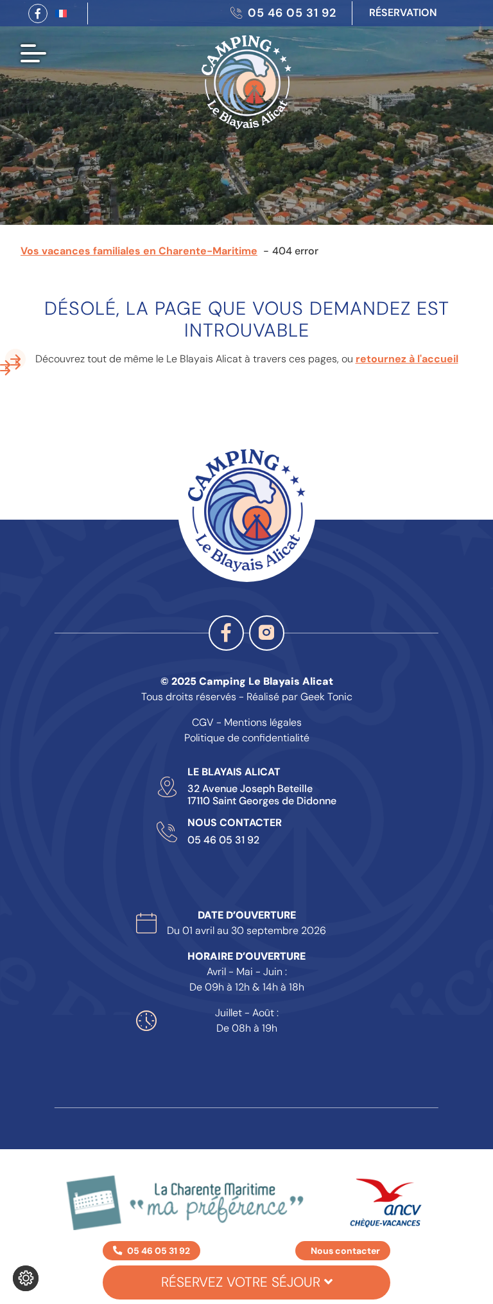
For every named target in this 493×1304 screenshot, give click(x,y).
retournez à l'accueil (407, 359)
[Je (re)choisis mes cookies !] (26, 1278)
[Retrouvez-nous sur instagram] (266, 633)
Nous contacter (345, 1250)
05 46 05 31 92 (223, 840)
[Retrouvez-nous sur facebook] (38, 13)
